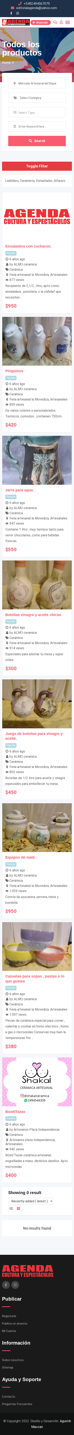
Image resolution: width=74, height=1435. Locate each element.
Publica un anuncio (14, 1323)
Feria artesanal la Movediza (29, 275)
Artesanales (58, 275)
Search (39, 141)
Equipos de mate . (21, 857)
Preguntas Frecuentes (17, 1404)
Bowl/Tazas (15, 1112)
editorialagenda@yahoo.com (36, 8)
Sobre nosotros (13, 1360)
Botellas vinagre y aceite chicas (33, 615)
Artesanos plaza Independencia (32, 1140)
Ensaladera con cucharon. (28, 246)
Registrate (9, 1316)
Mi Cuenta (9, 1331)
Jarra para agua (19, 490)
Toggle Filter (37, 166)
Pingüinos (14, 371)
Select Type (26, 112)
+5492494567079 (37, 4)
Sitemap (7, 1367)
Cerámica (16, 269)
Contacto (8, 1396)
